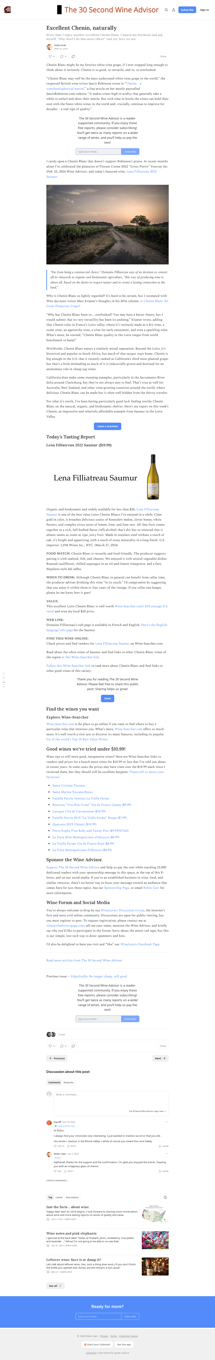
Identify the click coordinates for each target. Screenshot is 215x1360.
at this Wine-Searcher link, (81, 657)
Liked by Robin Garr (66, 1126)
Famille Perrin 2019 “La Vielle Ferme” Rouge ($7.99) (89, 817)
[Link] (41, 437)
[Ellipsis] (167, 1121)
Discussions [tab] (72, 1197)
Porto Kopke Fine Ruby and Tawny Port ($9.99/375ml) (90, 830)
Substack (91, 1352)
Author (58, 1157)
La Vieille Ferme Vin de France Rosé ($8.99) (83, 843)
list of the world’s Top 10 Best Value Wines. (77, 739)
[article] (107, 1215)
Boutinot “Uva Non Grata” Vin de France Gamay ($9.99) (91, 804)
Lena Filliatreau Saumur (112, 643)
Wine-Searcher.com (60, 724)
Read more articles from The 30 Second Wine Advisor (84, 960)
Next (158, 1058)
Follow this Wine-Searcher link (68, 665)
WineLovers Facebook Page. (140, 944)
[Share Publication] (173, 9)
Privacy (104, 1336)
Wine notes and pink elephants (71, 1233)
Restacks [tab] (68, 1082)
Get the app (124, 1344)
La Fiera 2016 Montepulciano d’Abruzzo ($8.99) (85, 837)
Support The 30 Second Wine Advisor (73, 867)
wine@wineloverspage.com (65, 925)
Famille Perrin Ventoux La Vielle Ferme (80, 798)
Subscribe (187, 9)
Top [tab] (50, 1197)
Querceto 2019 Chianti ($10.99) (74, 824)
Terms (113, 1336)
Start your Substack (98, 1344)
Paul (56, 1122)
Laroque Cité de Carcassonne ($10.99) (79, 811)
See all (53, 1285)
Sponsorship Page (116, 887)
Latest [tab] (59, 1197)
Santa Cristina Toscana (68, 785)
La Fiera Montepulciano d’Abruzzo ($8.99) (82, 850)
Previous (59, 1058)
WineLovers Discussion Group (122, 910)
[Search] (166, 9)
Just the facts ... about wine (67, 1207)
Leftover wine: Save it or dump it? (73, 1260)
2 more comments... (57, 1180)
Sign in (204, 9)
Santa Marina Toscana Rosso (72, 792)
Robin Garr (60, 45)
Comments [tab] (54, 1082)
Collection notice (128, 1336)
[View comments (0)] (79, 1224)
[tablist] (60, 1082)
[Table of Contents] (3, 680)
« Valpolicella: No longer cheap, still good (97, 976)
